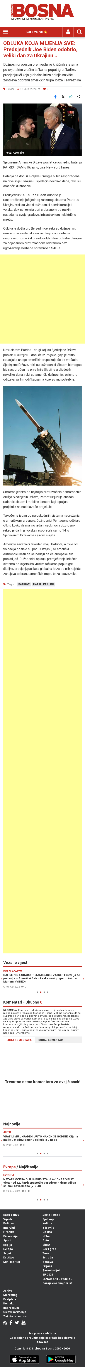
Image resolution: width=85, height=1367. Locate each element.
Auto (45, 1240)
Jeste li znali (51, 1214)
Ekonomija (10, 1236)
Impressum (11, 1307)
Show (46, 1244)
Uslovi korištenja (14, 1312)
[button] (77, 107)
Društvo (8, 1257)
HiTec (46, 1236)
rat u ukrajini (43, 584)
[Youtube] (23, 1323)
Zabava (47, 1261)
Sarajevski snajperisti (57, 1283)
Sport (7, 1240)
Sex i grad (49, 1249)
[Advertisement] (42, 299)
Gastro (47, 1232)
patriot (24, 584)
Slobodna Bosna (43, 1348)
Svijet (7, 1253)
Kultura (47, 1223)
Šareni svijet (51, 1270)
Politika (8, 1223)
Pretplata (9, 1299)
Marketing (10, 1295)
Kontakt (8, 1303)
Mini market (11, 1261)
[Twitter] (17, 1323)
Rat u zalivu (11, 1214)
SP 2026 (47, 1274)
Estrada (47, 1257)
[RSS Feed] (5, 1323)
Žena (45, 1253)
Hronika (8, 1232)
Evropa (8, 1249)
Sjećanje (48, 1219)
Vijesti (7, 1219)
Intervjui (9, 1227)
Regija (7, 1244)
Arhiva (7, 1290)
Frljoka (47, 1266)
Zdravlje (48, 1227)
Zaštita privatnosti (15, 1316)
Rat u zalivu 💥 (36, 32)
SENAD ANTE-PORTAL (57, 1279)
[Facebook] (10, 1323)
